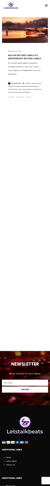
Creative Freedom (14, 86)
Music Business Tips (30, 89)
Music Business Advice (15, 89)
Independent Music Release (29, 86)
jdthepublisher (16, 83)
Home (8, 457)
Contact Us (10, 464)
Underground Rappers (23, 92)
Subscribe (25, 389)
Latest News (11, 461)
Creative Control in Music (33, 83)
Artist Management (12, 21)
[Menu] (46, 5)
